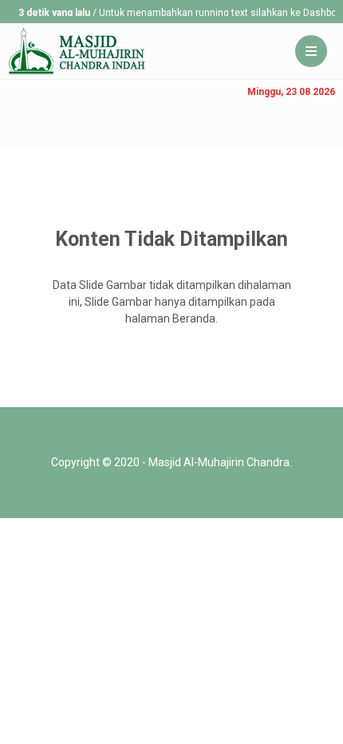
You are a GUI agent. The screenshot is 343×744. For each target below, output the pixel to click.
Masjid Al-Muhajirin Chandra (219, 462)
